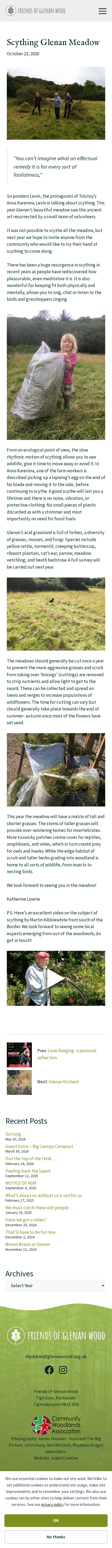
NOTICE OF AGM (20, 1183)
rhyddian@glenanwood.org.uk (56, 1356)
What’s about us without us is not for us (43, 1195)
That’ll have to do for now (30, 1232)
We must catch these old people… (39, 1208)
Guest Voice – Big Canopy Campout (39, 1146)
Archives (19, 1274)
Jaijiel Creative (64, 1458)
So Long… (15, 1134)
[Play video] (56, 978)
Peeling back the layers (28, 1171)
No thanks (56, 1536)
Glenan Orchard (64, 1082)
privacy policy (52, 1504)
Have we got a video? (25, 1220)
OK (56, 1520)
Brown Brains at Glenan (27, 1244)
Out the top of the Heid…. (31, 1158)
